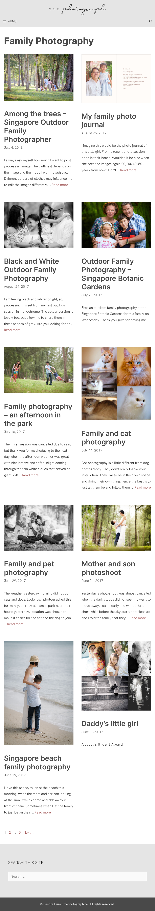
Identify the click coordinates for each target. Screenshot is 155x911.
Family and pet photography (29, 567)
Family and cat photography (106, 437)
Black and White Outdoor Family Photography (31, 269)
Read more (60, 185)
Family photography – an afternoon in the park (38, 414)
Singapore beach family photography (37, 762)
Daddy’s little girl (110, 723)
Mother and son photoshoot (108, 567)
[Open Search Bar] (150, 21)
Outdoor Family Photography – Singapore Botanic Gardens (113, 274)
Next (29, 832)
